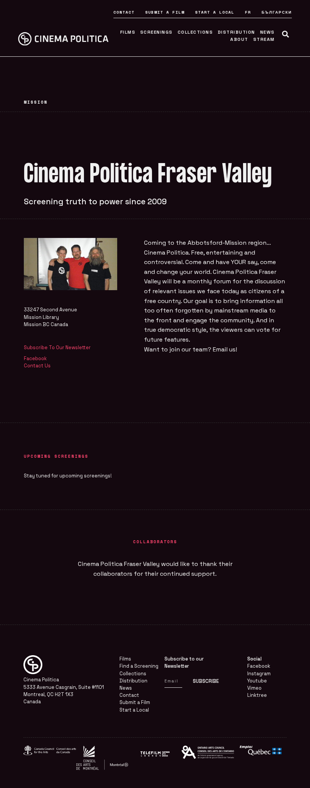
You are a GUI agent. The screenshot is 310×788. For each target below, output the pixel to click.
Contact (124, 12)
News (267, 32)
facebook (35, 358)
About (239, 39)
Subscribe (206, 681)
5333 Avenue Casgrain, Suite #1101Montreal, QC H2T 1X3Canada (63, 694)
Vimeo (254, 688)
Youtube (257, 681)
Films (128, 32)
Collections (195, 32)
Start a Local (214, 12)
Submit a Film (164, 12)
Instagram (259, 673)
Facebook (258, 666)
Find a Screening (138, 666)
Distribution (236, 32)
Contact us (37, 365)
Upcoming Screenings (56, 456)
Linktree (257, 695)
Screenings (156, 32)
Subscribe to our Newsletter (57, 347)
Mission (36, 102)
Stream (264, 39)
